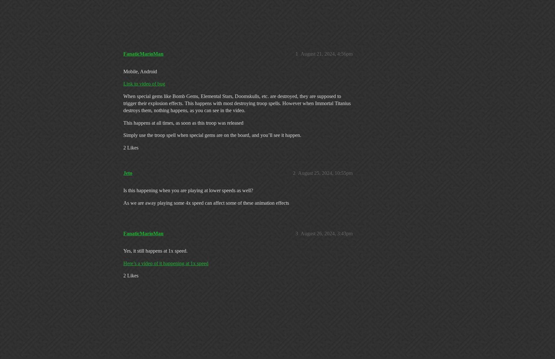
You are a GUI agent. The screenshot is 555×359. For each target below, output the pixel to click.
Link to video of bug (144, 83)
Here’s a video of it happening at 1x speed (165, 263)
